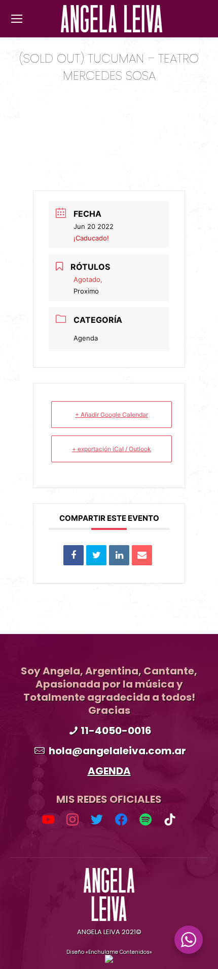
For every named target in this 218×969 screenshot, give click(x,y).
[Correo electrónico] (142, 555)
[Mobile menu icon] (16, 18)
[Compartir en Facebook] (73, 555)
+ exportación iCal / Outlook (111, 449)
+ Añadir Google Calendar (111, 414)
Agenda (86, 338)
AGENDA (109, 771)
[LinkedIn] (119, 555)
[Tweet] (96, 555)
